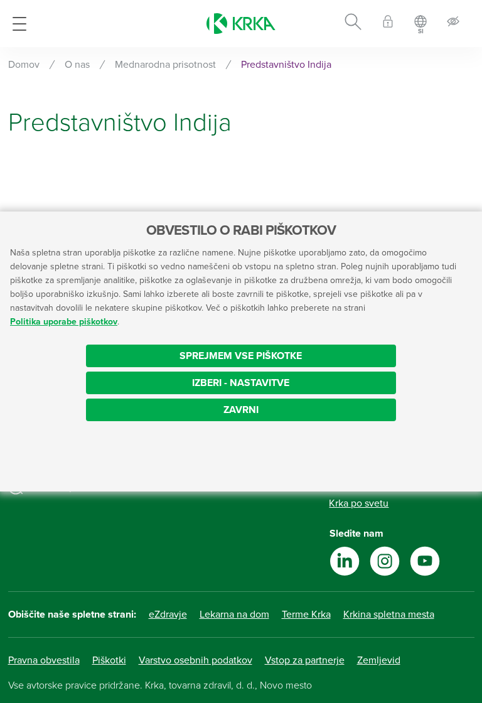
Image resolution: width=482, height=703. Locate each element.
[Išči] (353, 24)
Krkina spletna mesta (388, 614)
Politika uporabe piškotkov (63, 321)
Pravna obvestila (44, 660)
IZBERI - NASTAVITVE (240, 383)
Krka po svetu (358, 503)
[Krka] (241, 23)
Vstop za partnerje (305, 660)
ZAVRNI (241, 410)
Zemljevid (378, 660)
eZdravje (168, 614)
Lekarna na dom (234, 614)
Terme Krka (306, 614)
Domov (24, 64)
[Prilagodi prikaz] (453, 23)
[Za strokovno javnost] (388, 23)
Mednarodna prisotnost (165, 64)
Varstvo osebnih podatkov (195, 660)
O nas (77, 64)
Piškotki (109, 660)
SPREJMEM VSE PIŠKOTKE (240, 356)
